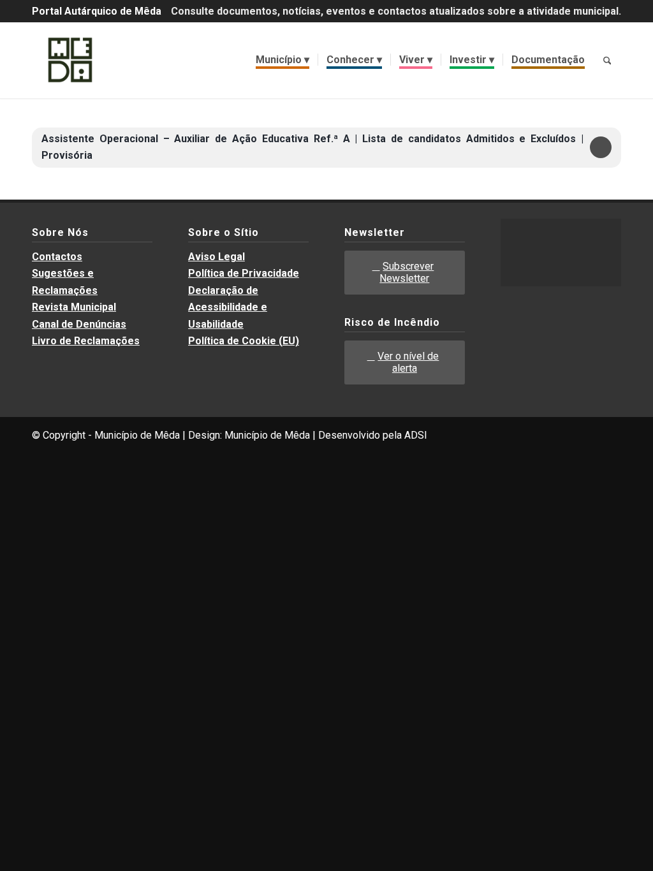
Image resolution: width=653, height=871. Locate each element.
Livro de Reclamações (86, 341)
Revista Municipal (74, 307)
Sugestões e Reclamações (65, 281)
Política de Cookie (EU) (243, 341)
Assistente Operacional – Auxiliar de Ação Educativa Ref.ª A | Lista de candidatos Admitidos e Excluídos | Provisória (312, 147)
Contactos (57, 257)
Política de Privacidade (243, 273)
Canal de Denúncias (79, 324)
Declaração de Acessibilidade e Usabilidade (227, 307)
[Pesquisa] (607, 60)
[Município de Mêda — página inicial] (70, 60)
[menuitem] (282, 60)
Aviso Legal (216, 257)
